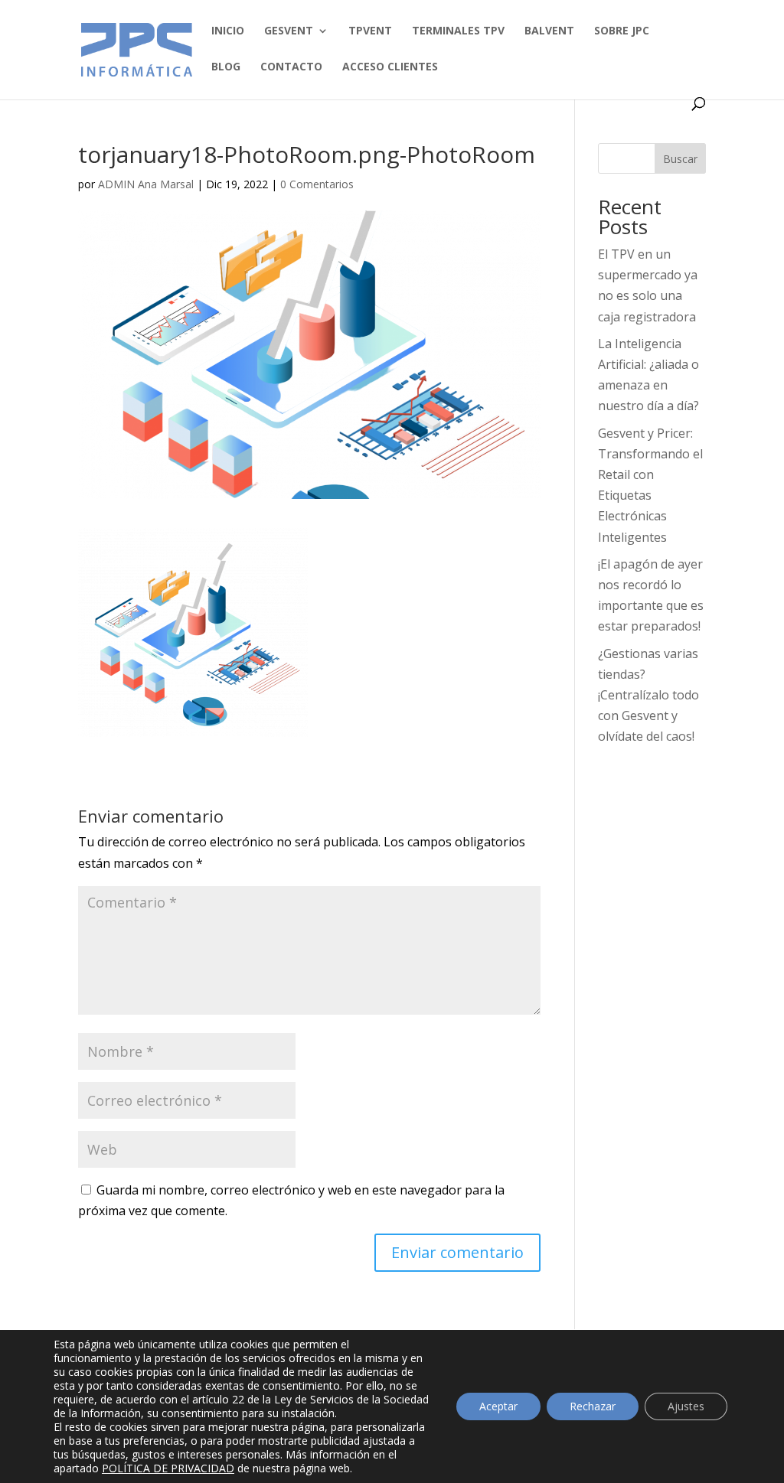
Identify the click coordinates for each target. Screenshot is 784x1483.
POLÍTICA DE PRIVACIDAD (168, 1468)
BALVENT (549, 31)
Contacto (291, 67)
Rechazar (593, 1406)
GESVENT (288, 31)
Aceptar (498, 1406)
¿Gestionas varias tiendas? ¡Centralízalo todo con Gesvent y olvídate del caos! (648, 695)
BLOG (225, 67)
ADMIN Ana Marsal (146, 184)
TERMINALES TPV (458, 31)
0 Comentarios (317, 184)
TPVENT (370, 31)
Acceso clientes (390, 67)
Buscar (680, 159)
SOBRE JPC (621, 31)
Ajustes (686, 1406)
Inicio (227, 31)
